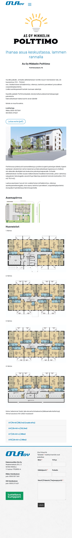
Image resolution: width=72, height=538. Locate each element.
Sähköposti (43, 470)
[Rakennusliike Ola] (15, 3)
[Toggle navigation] (30, 4)
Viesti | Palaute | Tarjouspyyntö (50, 480)
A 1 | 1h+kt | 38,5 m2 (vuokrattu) (22, 423)
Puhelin (55, 470)
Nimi (40, 460)
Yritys (54, 460)
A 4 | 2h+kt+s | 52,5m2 (18, 428)
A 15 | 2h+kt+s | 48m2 (18, 440)
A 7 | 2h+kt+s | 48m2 (17, 434)
